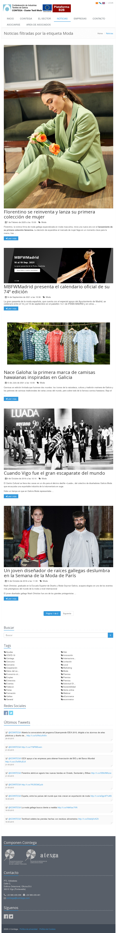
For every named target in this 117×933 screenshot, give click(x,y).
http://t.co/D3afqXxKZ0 (88, 818)
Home (100, 33)
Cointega (10, 658)
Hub (65, 651)
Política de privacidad (28, 929)
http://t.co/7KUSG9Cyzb (32, 784)
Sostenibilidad (69, 686)
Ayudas (9, 651)
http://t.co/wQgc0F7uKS (101, 795)
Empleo (9, 677)
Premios (67, 674)
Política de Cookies (47, 929)
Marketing (67, 667)
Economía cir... (13, 674)
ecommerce (68, 699)
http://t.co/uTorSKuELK (15, 761)
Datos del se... (12, 670)
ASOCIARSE (13, 24)
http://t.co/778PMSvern (31, 747)
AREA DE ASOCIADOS (38, 24)
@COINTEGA (15, 732)
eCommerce (68, 696)
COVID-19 (10, 655)
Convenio (10, 664)
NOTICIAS (62, 18)
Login (110, 3)
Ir (110, 635)
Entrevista (10, 680)
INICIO (10, 18)
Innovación (68, 655)
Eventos (10, 683)
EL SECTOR (44, 18)
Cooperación (11, 667)
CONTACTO (99, 18)
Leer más (11, 238)
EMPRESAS (80, 18)
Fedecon (10, 686)
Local (65, 664)
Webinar (66, 693)
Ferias (9, 689)
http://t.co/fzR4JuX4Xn (37, 735)
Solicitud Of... (69, 683)
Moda (43, 222)
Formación (11, 693)
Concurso (10, 661)
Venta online (68, 689)
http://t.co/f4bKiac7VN (67, 807)
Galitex (9, 696)
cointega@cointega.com (18, 897)
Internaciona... (69, 658)
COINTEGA (26, 18)
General (9, 699)
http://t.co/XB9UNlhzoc (101, 772)
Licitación (67, 661)
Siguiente (67, 613)
